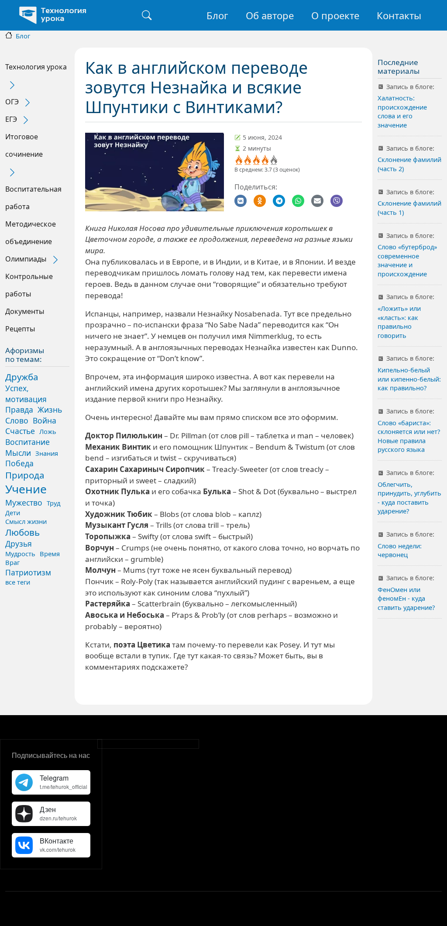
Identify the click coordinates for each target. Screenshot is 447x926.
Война (44, 420)
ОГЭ (12, 102)
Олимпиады (26, 259)
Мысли (18, 453)
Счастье (20, 431)
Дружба (21, 377)
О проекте (335, 15)
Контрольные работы (29, 285)
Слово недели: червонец (400, 550)
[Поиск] (146, 15)
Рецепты (20, 329)
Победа (19, 463)
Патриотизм (28, 572)
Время (50, 553)
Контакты (399, 15)
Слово (16, 420)
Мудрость (20, 553)
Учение (26, 489)
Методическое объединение (30, 232)
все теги (17, 582)
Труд (53, 503)
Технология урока (36, 67)
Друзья (18, 543)
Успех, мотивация (26, 393)
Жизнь (50, 409)
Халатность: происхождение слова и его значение (402, 111)
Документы (25, 311)
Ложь (47, 431)
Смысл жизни (26, 521)
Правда (19, 409)
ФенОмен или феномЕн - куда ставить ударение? (406, 598)
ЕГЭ (11, 119)
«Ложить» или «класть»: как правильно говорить (399, 321)
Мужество (23, 502)
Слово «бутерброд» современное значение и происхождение (407, 260)
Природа (24, 475)
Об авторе (270, 15)
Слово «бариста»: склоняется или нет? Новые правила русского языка (409, 436)
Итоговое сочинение (24, 145)
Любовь (22, 532)
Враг (12, 562)
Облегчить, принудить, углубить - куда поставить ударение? (409, 497)
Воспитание (27, 442)
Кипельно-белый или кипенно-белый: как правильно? (409, 378)
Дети (12, 512)
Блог (217, 15)
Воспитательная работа (33, 197)
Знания (46, 453)
